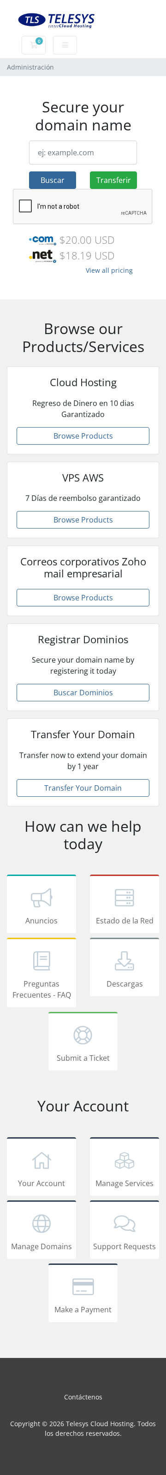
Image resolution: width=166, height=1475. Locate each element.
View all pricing (109, 270)
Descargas (125, 984)
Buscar (53, 180)
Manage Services (124, 1183)
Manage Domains (41, 1246)
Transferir (113, 180)
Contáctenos (83, 1397)
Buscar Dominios (83, 693)
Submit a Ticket (83, 1058)
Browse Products (83, 436)
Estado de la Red (125, 921)
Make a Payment (83, 1310)
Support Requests (124, 1246)
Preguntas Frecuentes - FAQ (41, 989)
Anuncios (41, 921)
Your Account (41, 1183)
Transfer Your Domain (83, 788)
